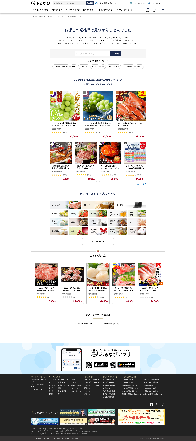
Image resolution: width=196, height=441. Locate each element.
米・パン (87, 205)
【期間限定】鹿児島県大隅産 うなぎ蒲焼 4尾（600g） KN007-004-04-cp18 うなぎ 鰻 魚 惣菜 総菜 (61, 167)
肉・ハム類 (56, 205)
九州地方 (96, 385)
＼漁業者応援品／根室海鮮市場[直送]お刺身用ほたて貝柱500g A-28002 (97, 289)
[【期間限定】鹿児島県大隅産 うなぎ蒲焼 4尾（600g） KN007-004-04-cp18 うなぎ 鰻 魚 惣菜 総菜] (61, 153)
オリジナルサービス (126, 10)
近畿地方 (87, 394)
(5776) (64, 175)
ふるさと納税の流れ (128, 382)
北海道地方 (87, 382)
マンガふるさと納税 (149, 388)
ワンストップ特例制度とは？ (152, 379)
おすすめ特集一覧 (108, 379)
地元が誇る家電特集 (109, 391)
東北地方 (87, 385)
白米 (73, 66)
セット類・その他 (134, 231)
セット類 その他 (76, 391)
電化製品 (120, 205)
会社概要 (38, 438)
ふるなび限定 (128, 66)
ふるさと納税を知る (104, 10)
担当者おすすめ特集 (109, 385)
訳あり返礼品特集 (108, 382)
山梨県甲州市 (56, 129)
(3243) (139, 175)
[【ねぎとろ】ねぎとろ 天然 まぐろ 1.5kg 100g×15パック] (86, 153)
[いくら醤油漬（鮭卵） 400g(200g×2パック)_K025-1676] (110, 153)
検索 (117, 53)
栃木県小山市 (130, 171)
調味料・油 (113, 222)
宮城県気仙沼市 (123, 129)
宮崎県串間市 (66, 294)
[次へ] (161, 283)
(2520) (130, 132)
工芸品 (73, 231)
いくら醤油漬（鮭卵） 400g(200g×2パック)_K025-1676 (110, 167)
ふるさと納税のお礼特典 (150, 382)
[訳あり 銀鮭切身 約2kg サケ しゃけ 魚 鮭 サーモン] (131, 106)
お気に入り (156, 11)
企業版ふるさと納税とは (150, 391)
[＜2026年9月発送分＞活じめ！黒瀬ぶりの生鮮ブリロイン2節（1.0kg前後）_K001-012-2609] (149, 274)
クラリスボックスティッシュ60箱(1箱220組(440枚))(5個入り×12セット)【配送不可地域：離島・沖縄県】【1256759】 (135, 167)
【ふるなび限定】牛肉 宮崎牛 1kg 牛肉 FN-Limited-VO (46, 289)
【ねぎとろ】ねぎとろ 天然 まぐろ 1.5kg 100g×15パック (85, 167)
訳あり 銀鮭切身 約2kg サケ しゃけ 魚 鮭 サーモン (130, 124)
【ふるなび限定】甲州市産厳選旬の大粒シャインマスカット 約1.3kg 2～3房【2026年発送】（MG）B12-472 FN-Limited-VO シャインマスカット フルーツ (65, 124)
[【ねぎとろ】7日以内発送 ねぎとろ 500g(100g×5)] (123, 274)
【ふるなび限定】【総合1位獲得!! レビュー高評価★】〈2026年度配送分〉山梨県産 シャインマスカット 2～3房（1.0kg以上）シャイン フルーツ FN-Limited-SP (98, 124)
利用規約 (48, 438)
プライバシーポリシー (62, 438)
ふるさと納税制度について (130, 388)
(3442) (101, 297)
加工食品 (55, 231)
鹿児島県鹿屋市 (57, 171)
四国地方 (96, 382)
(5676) (114, 175)
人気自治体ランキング (38, 389)
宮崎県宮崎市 (41, 294)
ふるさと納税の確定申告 (129, 391)
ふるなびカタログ (139, 3)
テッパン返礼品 (114, 66)
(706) (89, 175)
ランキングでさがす (40, 10)
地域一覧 (87, 379)
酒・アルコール (114, 213)
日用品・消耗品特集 (109, 394)
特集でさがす (88, 10)
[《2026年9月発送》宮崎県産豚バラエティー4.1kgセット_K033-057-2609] (72, 274)
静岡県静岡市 (81, 171)
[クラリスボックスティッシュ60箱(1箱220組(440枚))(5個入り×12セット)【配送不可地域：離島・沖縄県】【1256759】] (135, 153)
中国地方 (96, 379)
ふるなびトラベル (157, 3)
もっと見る (141, 184)
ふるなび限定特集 (108, 397)
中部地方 (87, 391)
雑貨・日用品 (93, 222)
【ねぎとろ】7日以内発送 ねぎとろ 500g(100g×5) (123, 289)
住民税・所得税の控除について (131, 394)
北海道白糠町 (105, 171)
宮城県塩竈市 (118, 294)
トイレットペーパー (61, 66)
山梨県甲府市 (89, 129)
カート (163, 11)
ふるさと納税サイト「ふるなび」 (43, 16)
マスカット (83, 66)
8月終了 (95, 66)
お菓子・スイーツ (55, 222)
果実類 (51, 388)
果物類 (54, 214)
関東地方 (87, 388)
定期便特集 (106, 388)
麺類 (73, 222)
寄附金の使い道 (148, 385)
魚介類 (73, 214)
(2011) (98, 132)
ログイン (148, 11)
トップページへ (98, 241)
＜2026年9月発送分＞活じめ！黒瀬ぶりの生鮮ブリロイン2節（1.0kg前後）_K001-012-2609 (149, 289)
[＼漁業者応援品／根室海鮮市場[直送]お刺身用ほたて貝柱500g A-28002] (98, 274)
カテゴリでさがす (73, 10)
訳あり (139, 66)
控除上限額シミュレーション (131, 385)
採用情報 (75, 438)
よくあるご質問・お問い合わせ (106, 3)
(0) (74, 297)
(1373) (64, 132)
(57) (48, 297)
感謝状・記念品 (94, 231)
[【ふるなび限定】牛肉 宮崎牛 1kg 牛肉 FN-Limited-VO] (46, 274)
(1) (126, 297)
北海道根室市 (92, 294)
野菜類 (93, 214)
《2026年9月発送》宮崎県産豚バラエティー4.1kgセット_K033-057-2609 (71, 289)
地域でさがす (57, 10)
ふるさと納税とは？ (128, 379)
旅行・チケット (113, 231)
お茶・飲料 (132, 213)
